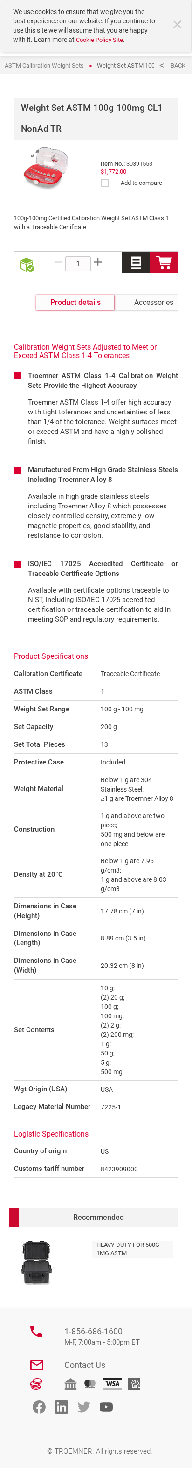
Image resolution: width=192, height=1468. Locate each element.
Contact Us (84, 1365)
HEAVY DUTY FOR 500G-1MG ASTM (128, 1249)
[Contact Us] (36, 1365)
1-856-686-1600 (102, 1336)
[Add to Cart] (164, 262)
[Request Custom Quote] (136, 262)
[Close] (178, 25)
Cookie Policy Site (99, 39)
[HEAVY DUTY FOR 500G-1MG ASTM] (36, 1263)
